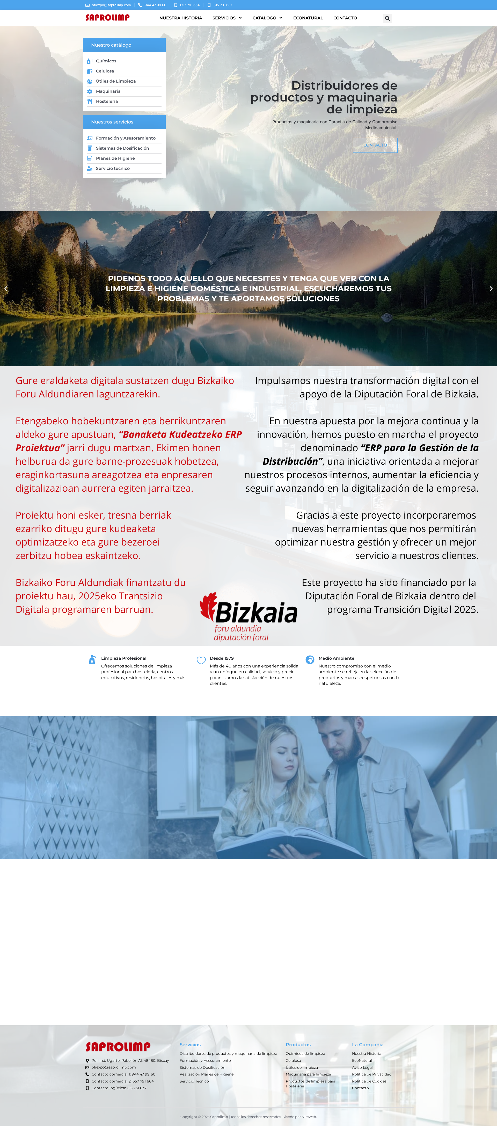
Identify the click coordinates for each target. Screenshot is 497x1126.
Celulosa (105, 71)
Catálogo (264, 18)
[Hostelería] (89, 101)
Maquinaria (108, 91)
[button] (387, 18)
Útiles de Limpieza (116, 81)
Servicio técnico (113, 168)
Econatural (308, 18)
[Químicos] (89, 61)
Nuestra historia (180, 18)
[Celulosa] (89, 71)
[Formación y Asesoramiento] (89, 138)
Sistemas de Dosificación (122, 148)
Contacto (345, 18)
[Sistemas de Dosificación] (89, 148)
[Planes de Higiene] (89, 158)
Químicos (106, 61)
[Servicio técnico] (89, 168)
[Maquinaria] (89, 91)
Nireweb (309, 1117)
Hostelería (107, 101)
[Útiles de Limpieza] (89, 81)
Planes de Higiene (115, 158)
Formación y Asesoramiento (126, 138)
